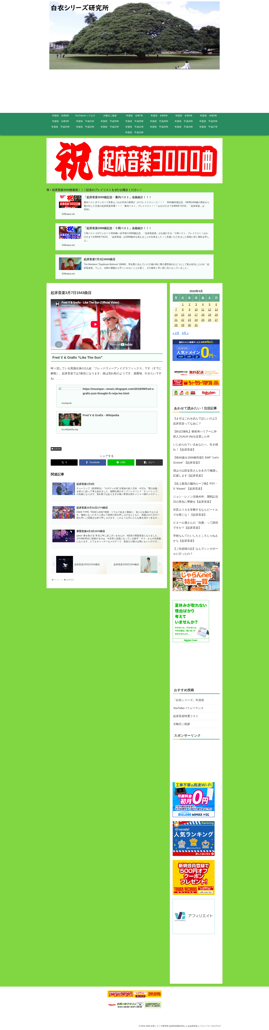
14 (176, 314)
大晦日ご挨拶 (181, 724)
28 (176, 325)
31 (196, 325)
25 (202, 319)
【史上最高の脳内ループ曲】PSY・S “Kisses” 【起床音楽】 (195, 486)
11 (202, 309)
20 (216, 314)
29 (182, 325)
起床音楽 (57, 449)
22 (182, 319)
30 (189, 325)
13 (216, 309)
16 (189, 314)
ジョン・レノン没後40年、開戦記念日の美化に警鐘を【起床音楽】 (195, 499)
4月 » (185, 333)
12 (209, 309)
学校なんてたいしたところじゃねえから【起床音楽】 (195, 538)
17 (196, 314)
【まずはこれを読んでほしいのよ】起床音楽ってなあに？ (195, 421)
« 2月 (176, 333)
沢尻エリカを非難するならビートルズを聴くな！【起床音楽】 (195, 512)
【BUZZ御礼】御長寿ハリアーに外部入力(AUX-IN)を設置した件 (195, 434)
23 (189, 319)
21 (176, 319)
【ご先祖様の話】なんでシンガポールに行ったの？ (195, 551)
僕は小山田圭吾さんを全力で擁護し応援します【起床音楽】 (195, 473)
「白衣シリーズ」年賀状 (188, 700)
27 (216, 319)
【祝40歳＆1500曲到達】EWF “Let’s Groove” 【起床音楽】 (196, 460)
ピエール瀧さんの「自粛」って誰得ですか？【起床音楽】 (195, 525)
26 (209, 319)
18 (202, 314)
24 (196, 319)
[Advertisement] (134, 91)
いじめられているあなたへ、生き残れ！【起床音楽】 (195, 447)
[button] (149, 462)
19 (209, 314)
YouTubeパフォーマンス (188, 708)
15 (182, 314)
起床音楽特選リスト (185, 716)
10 (196, 309)
